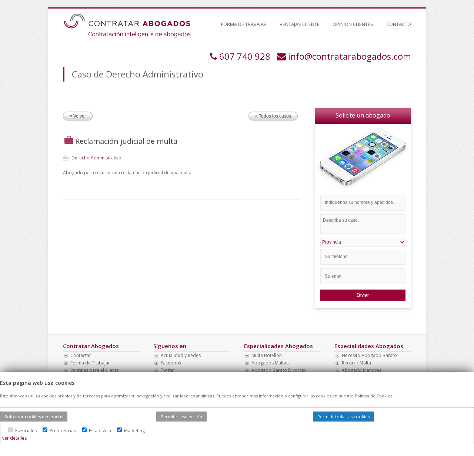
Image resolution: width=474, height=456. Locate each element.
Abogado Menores (361, 370)
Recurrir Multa (356, 363)
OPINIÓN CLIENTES (353, 24)
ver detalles (14, 438)
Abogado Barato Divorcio (278, 370)
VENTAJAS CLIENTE (300, 24)
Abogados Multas (269, 363)
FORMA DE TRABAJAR (244, 24)
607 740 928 (244, 56)
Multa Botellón (266, 355)
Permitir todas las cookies (343, 416)
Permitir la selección (181, 416)
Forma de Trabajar (90, 363)
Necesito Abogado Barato (369, 355)
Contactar (80, 355)
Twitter (168, 370)
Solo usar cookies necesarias (33, 416)
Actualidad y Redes (181, 355)
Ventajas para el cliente (94, 370)
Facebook (171, 363)
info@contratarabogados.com (349, 56)
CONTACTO (398, 24)
